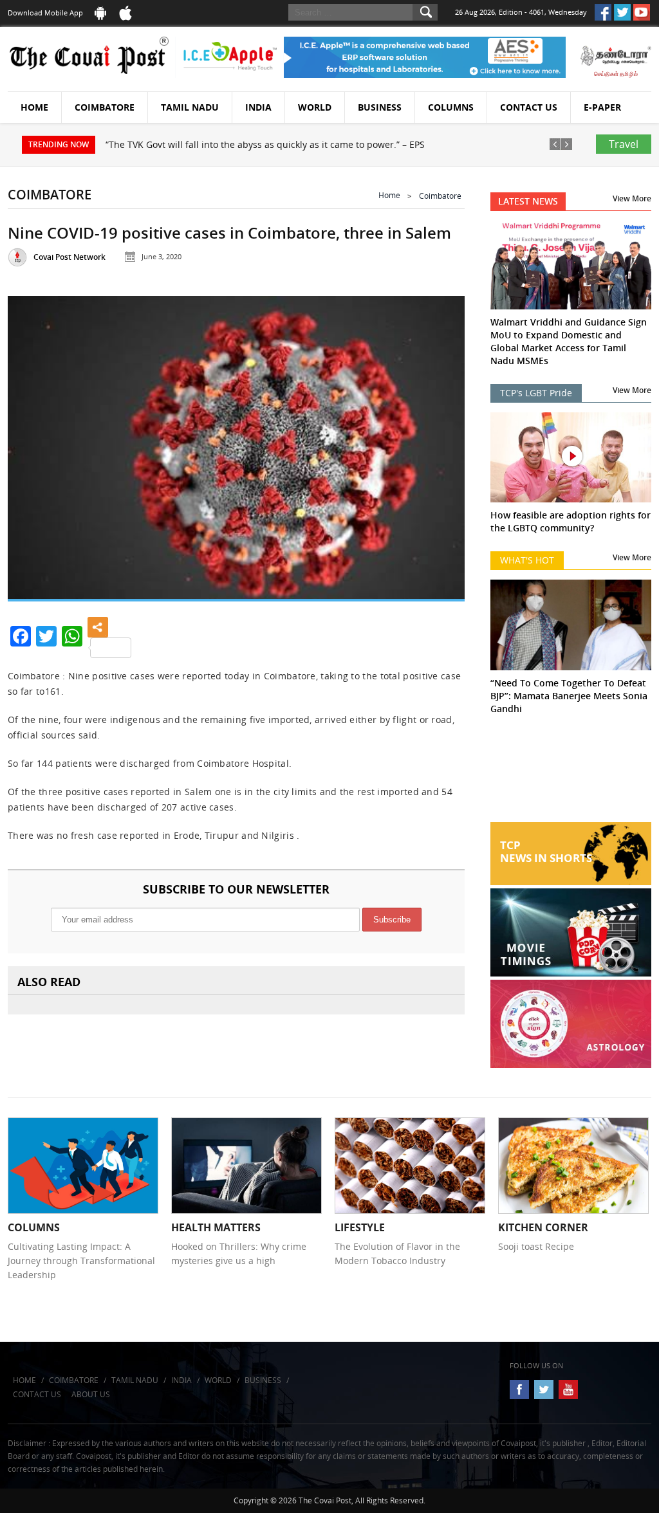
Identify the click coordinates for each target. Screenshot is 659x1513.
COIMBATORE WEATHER (570, 774)
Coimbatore (105, 107)
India (258, 107)
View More (632, 198)
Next (441, 444)
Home (34, 107)
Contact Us (528, 107)
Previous (31, 444)
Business (380, 107)
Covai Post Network (69, 257)
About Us (90, 1394)
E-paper (602, 107)
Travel (623, 144)
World (314, 107)
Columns (451, 107)
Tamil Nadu (190, 107)
